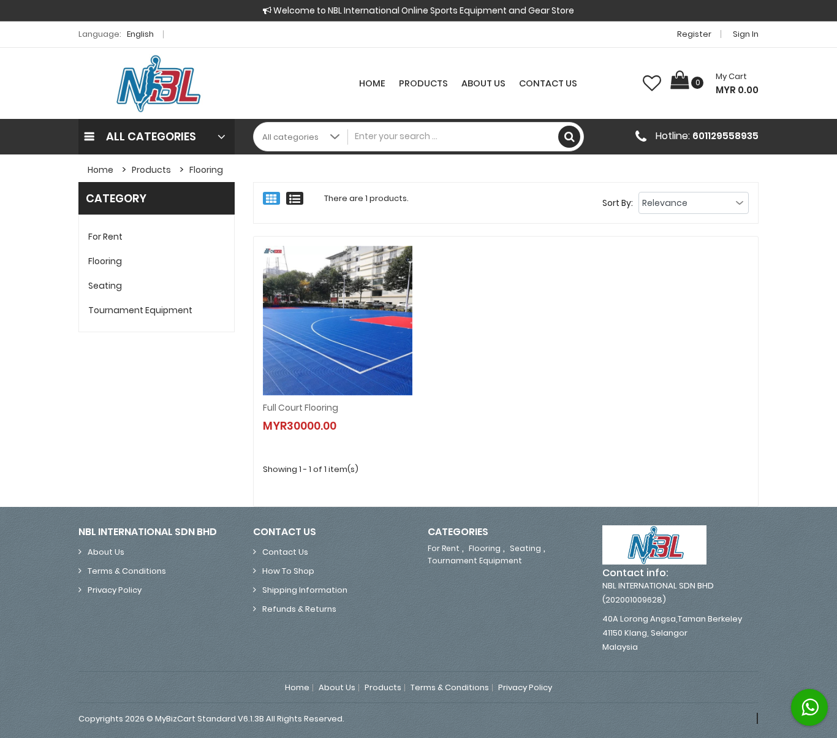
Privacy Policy (115, 590)
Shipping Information (304, 590)
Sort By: (617, 203)
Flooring (206, 170)
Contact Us (548, 83)
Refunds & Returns (299, 609)
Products (423, 83)
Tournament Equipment (140, 310)
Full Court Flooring (300, 407)
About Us (483, 83)
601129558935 (725, 135)
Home (372, 83)
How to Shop (288, 571)
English (141, 34)
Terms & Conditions (127, 571)
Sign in (746, 34)
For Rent (105, 236)
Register (694, 34)
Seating (105, 286)
